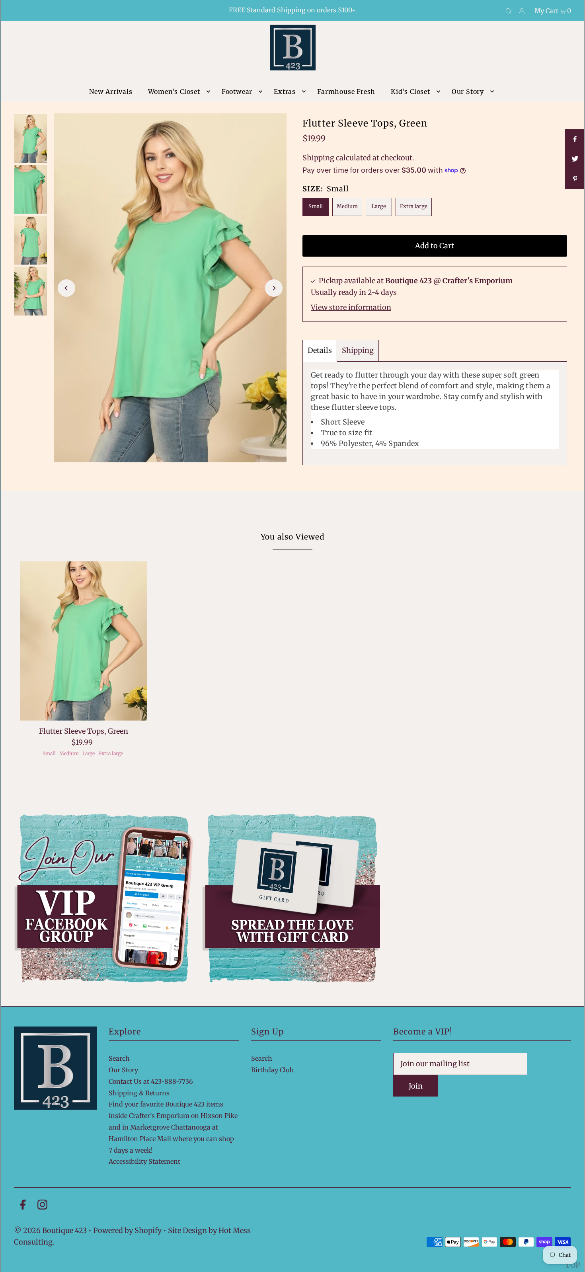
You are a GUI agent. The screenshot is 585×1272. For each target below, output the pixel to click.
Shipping (318, 157)
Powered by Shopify (127, 1230)
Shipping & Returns (139, 1093)
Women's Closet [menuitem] (174, 91)
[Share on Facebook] (575, 139)
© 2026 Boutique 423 (50, 1230)
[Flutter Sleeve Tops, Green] (83, 641)
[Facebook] (23, 1206)
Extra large (413, 206)
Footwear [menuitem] (237, 91)
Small (315, 206)
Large (379, 206)
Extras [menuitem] (285, 91)
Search (119, 1058)
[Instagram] (42, 1206)
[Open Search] (508, 11)
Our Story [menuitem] (468, 91)
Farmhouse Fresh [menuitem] (346, 91)
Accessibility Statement (144, 1161)
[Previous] (66, 288)
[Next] (274, 288)
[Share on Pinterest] (575, 179)
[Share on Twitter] (575, 159)
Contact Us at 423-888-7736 (151, 1081)
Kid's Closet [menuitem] (410, 91)
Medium (347, 206)
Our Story (123, 1070)
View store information (351, 307)
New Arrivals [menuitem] (111, 91)
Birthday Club (272, 1070)
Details (320, 350)
